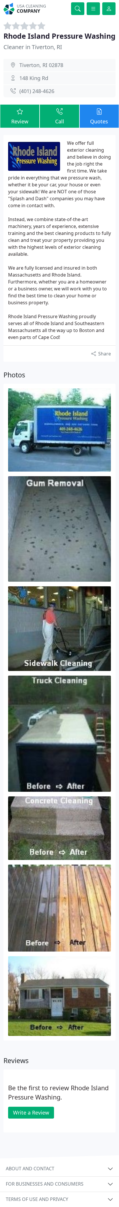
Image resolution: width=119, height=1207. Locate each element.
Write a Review (31, 1112)
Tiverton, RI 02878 (41, 65)
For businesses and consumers (44, 1184)
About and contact (30, 1168)
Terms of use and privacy (37, 1199)
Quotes (99, 121)
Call (59, 121)
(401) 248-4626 (36, 91)
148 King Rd (33, 78)
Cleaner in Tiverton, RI (32, 47)
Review (19, 121)
